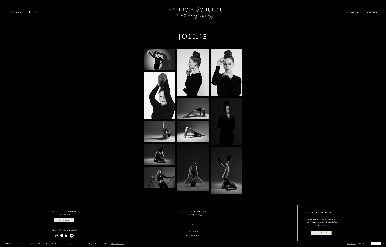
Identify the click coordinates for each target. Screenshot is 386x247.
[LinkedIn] (67, 236)
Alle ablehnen (363, 244)
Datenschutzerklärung (118, 244)
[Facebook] (62, 236)
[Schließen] (383, 243)
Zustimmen (375, 244)
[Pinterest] (72, 236)
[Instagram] (57, 236)
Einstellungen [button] (351, 244)
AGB (192, 224)
